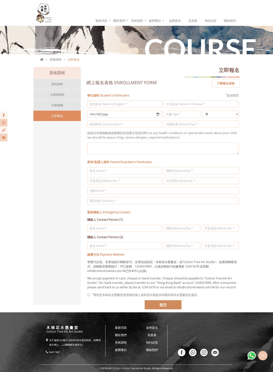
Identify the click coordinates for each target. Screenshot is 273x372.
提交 (163, 304)
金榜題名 (175, 21)
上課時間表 (57, 95)
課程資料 (57, 84)
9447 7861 (54, 352)
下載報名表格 (226, 83)
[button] (102, 21)
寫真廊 (192, 21)
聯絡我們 (230, 21)
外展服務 (57, 105)
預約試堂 (211, 21)
